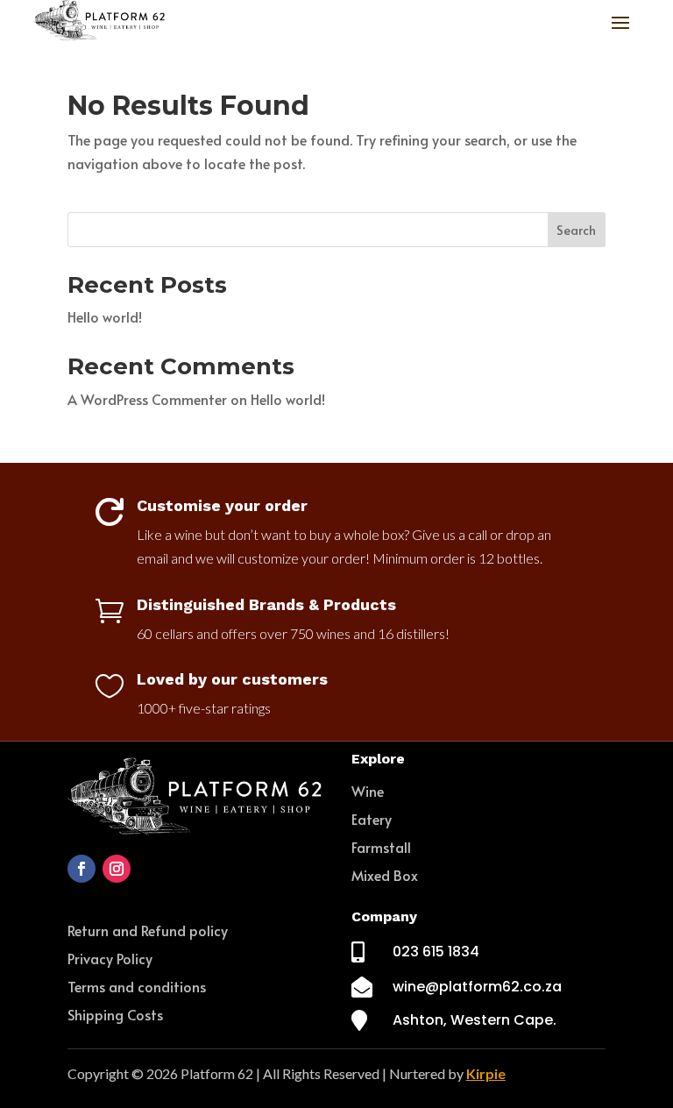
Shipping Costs (115, 1014)
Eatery (371, 818)
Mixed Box (384, 874)
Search (576, 230)
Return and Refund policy (147, 930)
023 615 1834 (436, 951)
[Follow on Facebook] (81, 869)
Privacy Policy (109, 958)
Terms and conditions (136, 986)
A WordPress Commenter (147, 398)
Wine (367, 790)
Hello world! (104, 316)
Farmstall (381, 846)
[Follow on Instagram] (117, 869)
